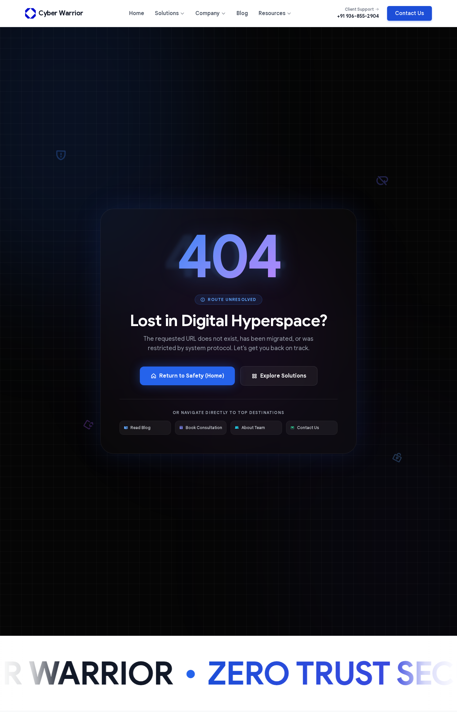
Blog (242, 13)
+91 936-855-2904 (358, 16)
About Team (253, 427)
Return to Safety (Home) (191, 376)
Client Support (359, 9)
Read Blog (140, 427)
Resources (272, 13)
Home (136, 13)
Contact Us (409, 13)
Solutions (167, 13)
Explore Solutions (283, 376)
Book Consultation (204, 427)
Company (207, 13)
